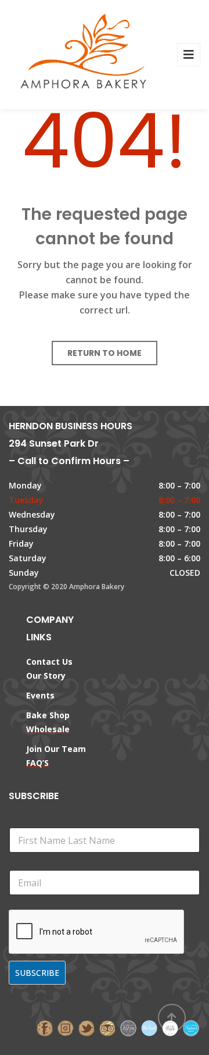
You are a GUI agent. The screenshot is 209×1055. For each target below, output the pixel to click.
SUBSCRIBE (37, 972)
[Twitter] (86, 1027)
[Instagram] (65, 1027)
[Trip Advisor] (107, 1027)
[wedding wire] (191, 1027)
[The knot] (149, 1027)
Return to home (104, 353)
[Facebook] (44, 1027)
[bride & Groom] (128, 1027)
